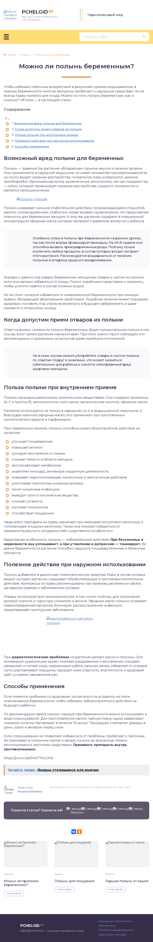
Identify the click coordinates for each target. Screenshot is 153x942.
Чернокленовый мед (105, 15)
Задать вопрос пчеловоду (112, 934)
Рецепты (59, 874)
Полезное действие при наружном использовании (54, 141)
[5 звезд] (135, 809)
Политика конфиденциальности (116, 930)
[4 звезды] (121, 809)
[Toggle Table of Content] (7, 119)
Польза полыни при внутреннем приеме (46, 135)
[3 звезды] (105, 809)
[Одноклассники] (79, 831)
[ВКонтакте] (73, 831)
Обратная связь (107, 925)
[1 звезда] (74, 809)
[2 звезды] (89, 809)
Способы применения (32, 146)
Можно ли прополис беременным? (21, 883)
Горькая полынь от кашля (126, 881)
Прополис (9, 874)
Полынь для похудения (74, 881)
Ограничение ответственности (115, 921)
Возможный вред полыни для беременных (48, 123)
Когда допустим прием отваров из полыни (48, 129)
